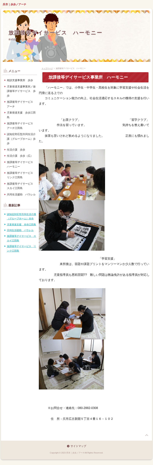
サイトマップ (78, 446)
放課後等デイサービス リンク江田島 (21, 175)
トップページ (47, 68)
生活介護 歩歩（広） (20, 155)
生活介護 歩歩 (16, 149)
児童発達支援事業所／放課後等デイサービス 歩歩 (21, 91)
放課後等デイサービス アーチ (21, 104)
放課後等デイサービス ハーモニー (56, 33)
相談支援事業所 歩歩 (20, 80)
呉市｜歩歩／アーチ (14, 4)
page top (146, 435)
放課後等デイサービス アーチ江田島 (21, 126)
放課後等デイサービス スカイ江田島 (21, 186)
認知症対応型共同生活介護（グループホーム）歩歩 (21, 139)
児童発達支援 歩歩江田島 (21, 115)
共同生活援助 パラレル (21, 194)
